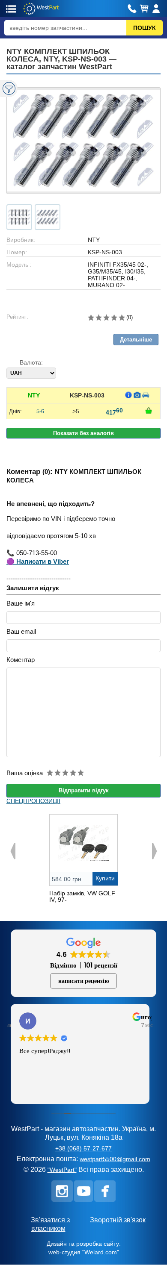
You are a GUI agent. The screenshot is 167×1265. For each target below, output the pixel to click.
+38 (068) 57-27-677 (83, 1148)
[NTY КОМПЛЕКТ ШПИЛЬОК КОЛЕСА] (83, 140)
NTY (34, 395)
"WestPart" (62, 1169)
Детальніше (136, 339)
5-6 (40, 411)
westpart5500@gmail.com (115, 1159)
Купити (105, 878)
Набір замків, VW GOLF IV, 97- (82, 896)
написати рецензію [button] (83, 981)
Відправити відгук (84, 790)
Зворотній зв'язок (118, 1220)
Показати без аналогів (83, 433)
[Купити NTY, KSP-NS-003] (148, 410)
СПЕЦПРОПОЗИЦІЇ (33, 800)
